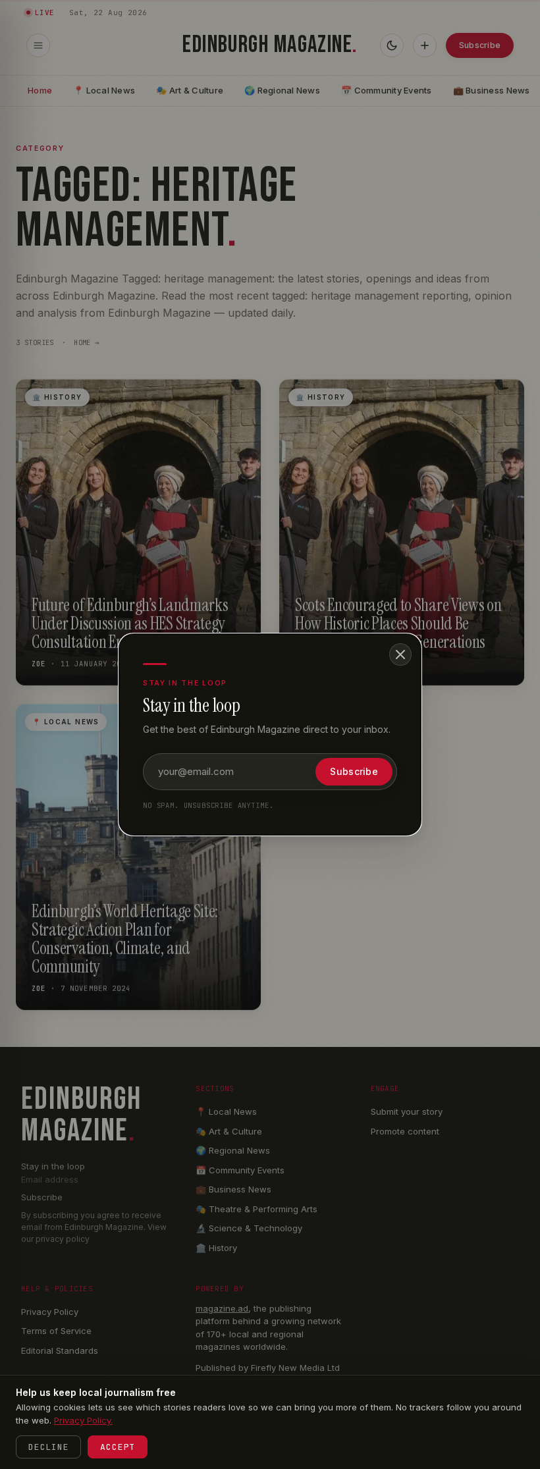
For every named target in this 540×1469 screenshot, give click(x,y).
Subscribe (354, 771)
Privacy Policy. (83, 1420)
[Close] (400, 654)
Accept (117, 1447)
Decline (48, 1447)
